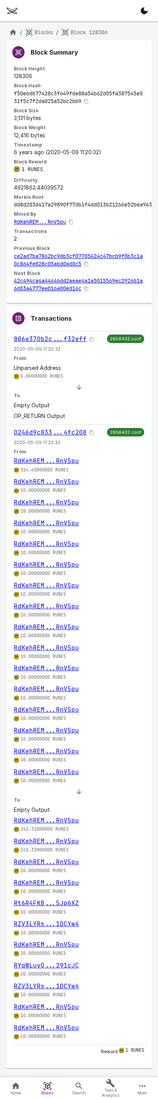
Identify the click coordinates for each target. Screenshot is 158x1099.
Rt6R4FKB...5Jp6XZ (46, 903)
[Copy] (86, 101)
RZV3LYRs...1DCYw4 (46, 924)
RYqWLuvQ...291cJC (46, 965)
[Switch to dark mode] (144, 10)
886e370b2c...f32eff (50, 339)
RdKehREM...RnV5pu (40, 221)
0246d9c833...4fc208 (50, 432)
